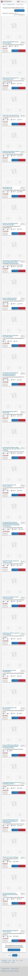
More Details (14, 50)
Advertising (4, 960)
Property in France (6, 968)
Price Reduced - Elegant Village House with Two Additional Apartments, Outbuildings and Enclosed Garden (11, 262)
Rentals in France (15, 968)
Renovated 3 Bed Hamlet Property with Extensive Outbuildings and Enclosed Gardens (11, 821)
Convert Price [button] (5, 50)
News (21, 960)
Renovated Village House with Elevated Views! (9, 708)
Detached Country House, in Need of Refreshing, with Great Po (11, 152)
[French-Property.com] (6, 1)
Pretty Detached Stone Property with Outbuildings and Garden (11, 783)
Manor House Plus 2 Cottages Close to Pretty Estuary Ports (11, 78)
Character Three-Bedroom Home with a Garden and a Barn (10, 224)
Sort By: (15, 14)
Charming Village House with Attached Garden (9, 671)
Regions (13, 962)
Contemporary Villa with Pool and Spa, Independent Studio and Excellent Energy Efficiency (10, 374)
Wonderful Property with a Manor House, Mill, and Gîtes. (11, 336)
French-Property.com (10, 970)
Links (10, 960)
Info (17, 960)
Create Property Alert (19, 10)
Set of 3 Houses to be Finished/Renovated (7, 188)
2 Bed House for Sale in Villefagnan (11, 857)
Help (14, 960)
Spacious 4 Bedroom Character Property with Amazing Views (10, 298)
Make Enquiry (22, 50)
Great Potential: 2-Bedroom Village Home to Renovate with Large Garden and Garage (11, 449)
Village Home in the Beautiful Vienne (11, 115)
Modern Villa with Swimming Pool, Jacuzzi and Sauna (10, 931)
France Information (6, 962)
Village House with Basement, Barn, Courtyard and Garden (11, 597)
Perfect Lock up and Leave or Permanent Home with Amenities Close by (10, 894)
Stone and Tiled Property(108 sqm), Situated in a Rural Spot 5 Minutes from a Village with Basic (11, 746)
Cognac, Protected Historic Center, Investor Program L (11, 42)
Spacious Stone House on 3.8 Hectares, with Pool (9, 485)
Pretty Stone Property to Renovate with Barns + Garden (11, 561)
